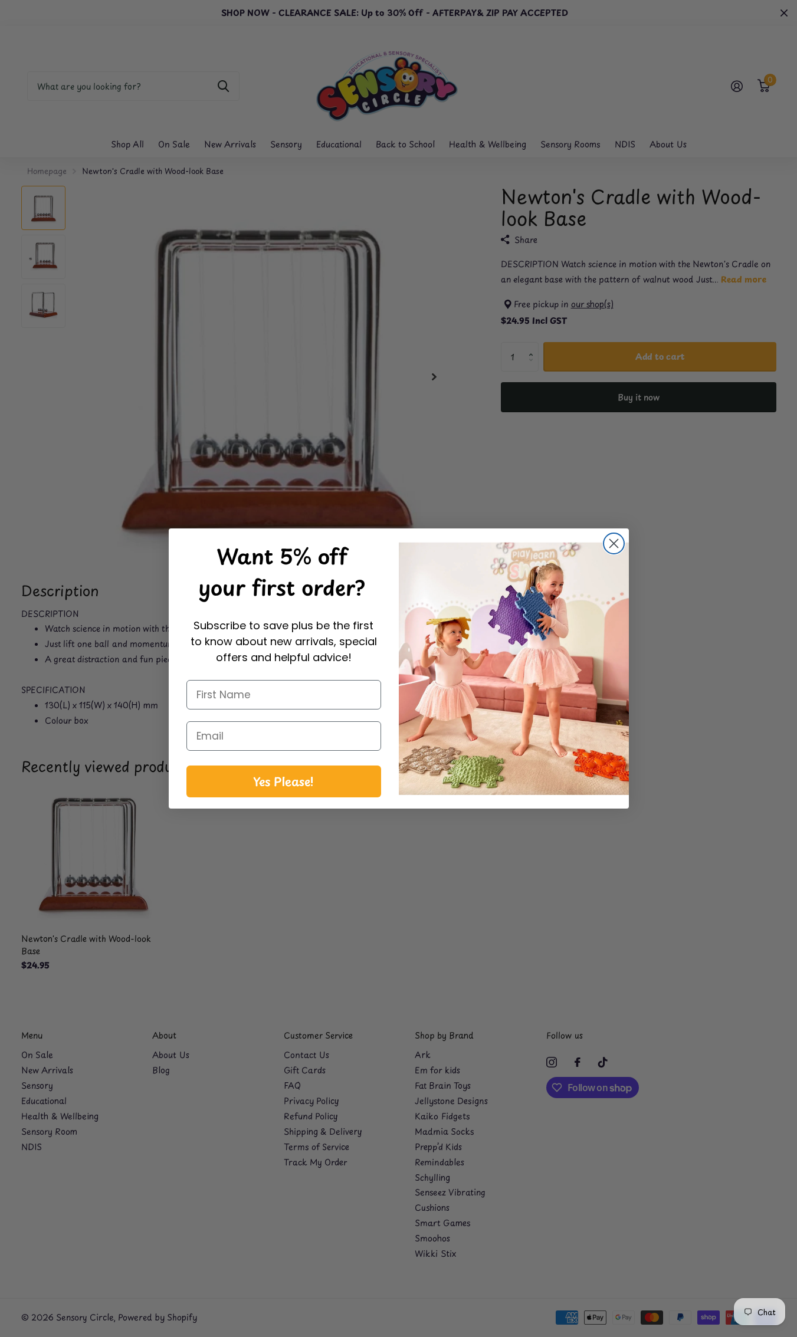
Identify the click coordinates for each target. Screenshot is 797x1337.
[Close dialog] (614, 543)
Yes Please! (283, 781)
